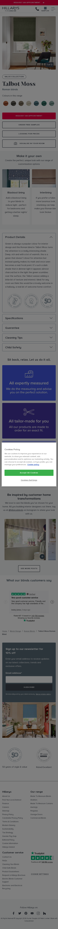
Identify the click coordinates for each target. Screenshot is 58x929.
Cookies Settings (29, 480)
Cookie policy (33, 465)
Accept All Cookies (29, 473)
